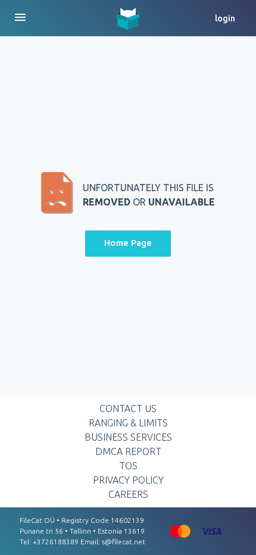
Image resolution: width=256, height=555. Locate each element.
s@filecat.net (123, 541)
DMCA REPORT (128, 451)
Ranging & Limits (128, 422)
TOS (128, 465)
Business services (128, 437)
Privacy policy (128, 480)
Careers (128, 494)
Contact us (128, 408)
